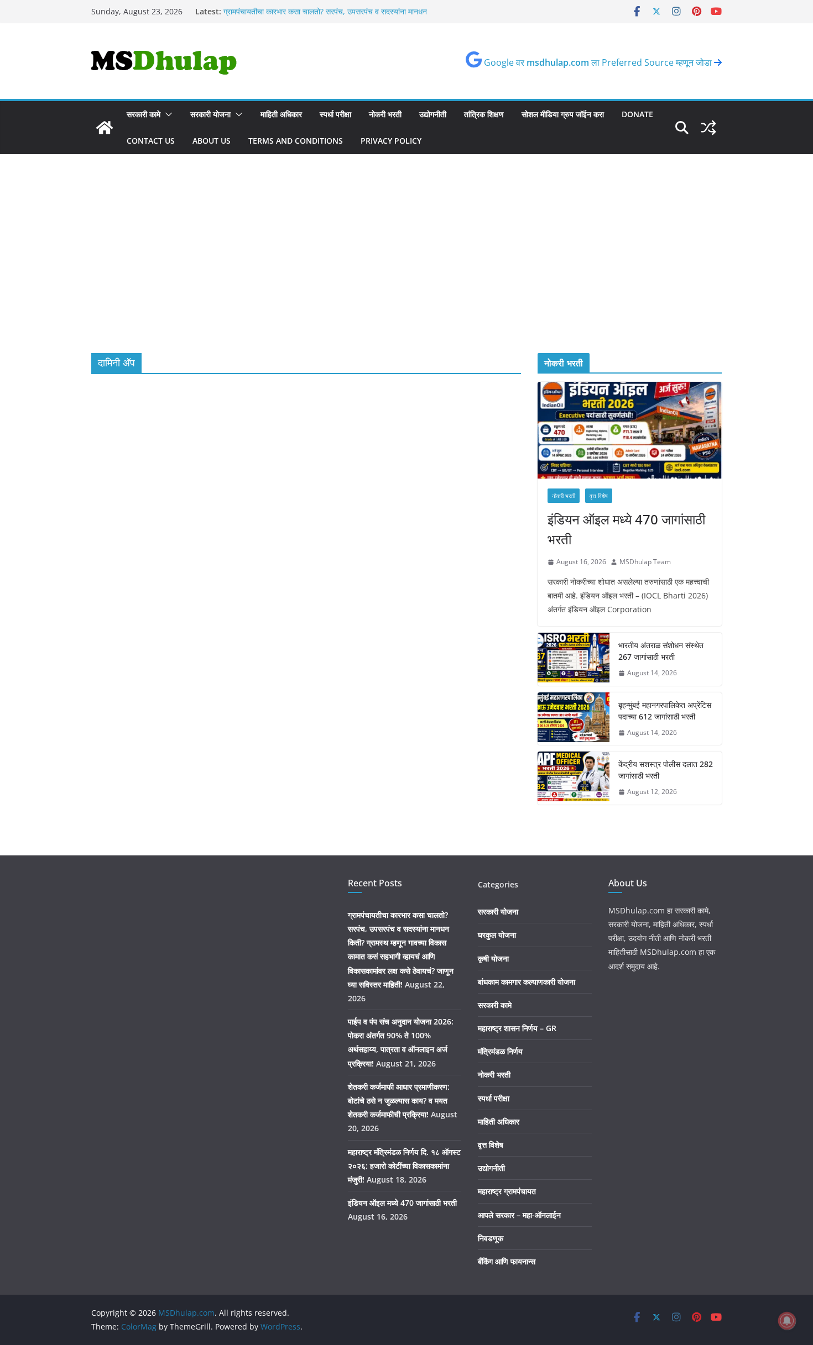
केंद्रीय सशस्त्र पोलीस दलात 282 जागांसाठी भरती (665, 770)
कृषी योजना (493, 958)
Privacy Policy (391, 140)
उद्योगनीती (432, 114)
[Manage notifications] (787, 1321)
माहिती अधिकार (281, 114)
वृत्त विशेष (599, 496)
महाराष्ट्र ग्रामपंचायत (507, 1191)
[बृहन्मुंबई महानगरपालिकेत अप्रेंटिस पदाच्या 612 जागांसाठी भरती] (573, 718)
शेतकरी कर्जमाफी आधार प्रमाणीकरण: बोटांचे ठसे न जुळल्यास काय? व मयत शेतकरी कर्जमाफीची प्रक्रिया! (399, 1100)
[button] (166, 114)
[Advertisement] (406, 237)
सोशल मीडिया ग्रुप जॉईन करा (563, 114)
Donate (637, 114)
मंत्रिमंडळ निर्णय (500, 1051)
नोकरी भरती (385, 114)
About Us (211, 140)
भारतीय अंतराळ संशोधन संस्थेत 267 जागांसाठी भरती (660, 651)
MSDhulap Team (645, 561)
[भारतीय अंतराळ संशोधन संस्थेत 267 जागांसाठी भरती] (573, 659)
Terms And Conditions (295, 140)
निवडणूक (490, 1238)
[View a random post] (708, 127)
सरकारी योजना (210, 114)
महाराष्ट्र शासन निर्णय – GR (517, 1028)
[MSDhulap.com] (104, 127)
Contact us (151, 140)
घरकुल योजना (497, 934)
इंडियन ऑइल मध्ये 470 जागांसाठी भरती (626, 529)
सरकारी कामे (143, 114)
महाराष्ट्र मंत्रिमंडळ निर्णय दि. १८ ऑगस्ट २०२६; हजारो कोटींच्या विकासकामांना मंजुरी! (404, 1166)
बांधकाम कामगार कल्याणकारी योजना (526, 981)
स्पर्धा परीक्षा (335, 114)
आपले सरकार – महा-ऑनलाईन (519, 1215)
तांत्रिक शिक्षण (484, 114)
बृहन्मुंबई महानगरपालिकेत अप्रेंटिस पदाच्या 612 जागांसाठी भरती (664, 711)
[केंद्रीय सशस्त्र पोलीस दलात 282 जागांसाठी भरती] (573, 778)
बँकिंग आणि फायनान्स (506, 1261)
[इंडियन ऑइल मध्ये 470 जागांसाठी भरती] (630, 430)
